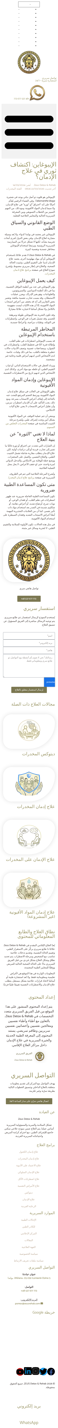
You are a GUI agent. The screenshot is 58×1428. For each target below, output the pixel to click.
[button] (29, 131)
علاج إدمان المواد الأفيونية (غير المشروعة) (32, 914)
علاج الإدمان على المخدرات (30, 859)
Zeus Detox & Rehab (23, 1060)
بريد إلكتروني (29, 1406)
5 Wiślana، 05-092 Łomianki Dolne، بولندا (29, 1278)
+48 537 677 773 (22, 99)
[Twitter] (43, 1371)
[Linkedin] (28, 1371)
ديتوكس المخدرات (38, 754)
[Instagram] (35, 1371)
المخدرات (11, 189)
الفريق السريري (24, 1053)
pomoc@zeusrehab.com (28, 1304)
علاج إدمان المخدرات (36, 806)
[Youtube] (20, 1372)
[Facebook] (51, 1371)
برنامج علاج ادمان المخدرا (21, 478)
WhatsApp (29, 1422)
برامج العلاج (46, 1145)
